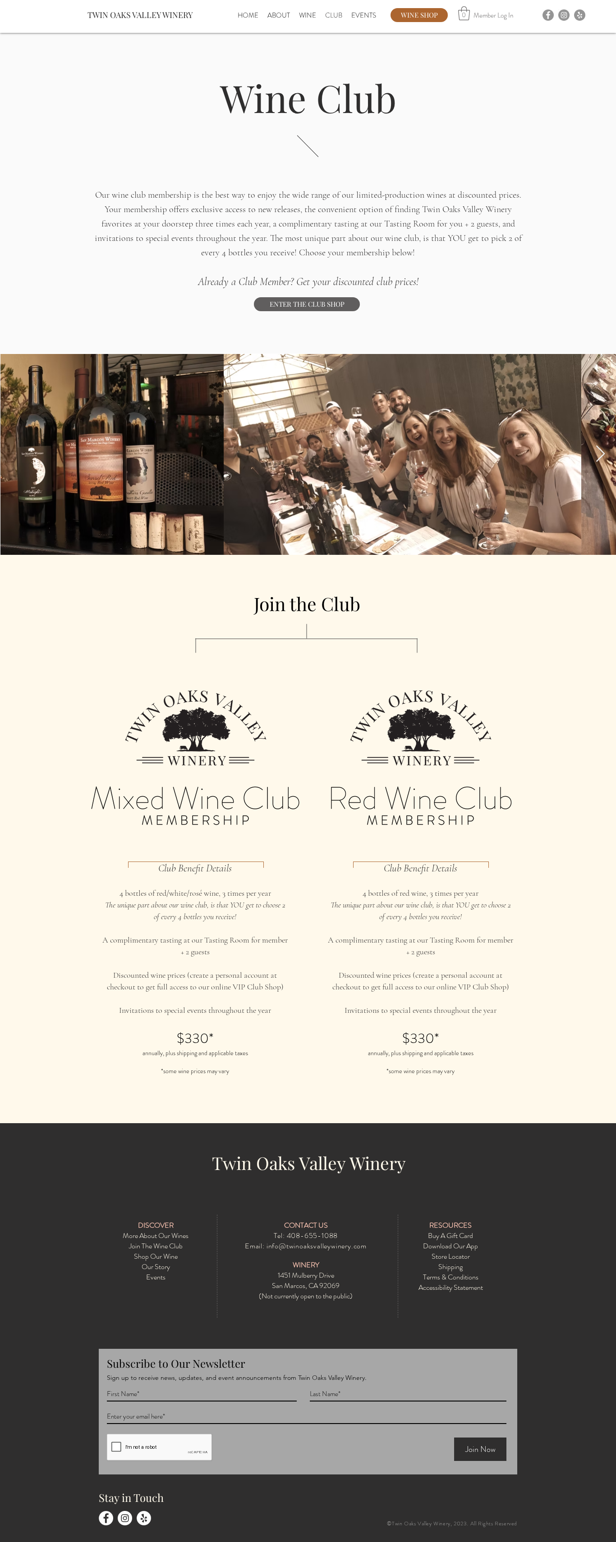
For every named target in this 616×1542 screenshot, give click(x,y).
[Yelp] (579, 15)
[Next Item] (600, 454)
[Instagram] (564, 15)
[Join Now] (195, 759)
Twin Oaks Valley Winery (309, 1163)
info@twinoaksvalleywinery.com (317, 1246)
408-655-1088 (312, 1235)
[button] (464, 13)
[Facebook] (548, 15)
